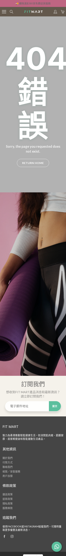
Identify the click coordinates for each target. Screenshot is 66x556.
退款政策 (8, 498)
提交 (55, 406)
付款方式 (8, 462)
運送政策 (8, 494)
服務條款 (8, 508)
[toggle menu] (4, 11)
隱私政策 (8, 503)
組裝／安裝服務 (11, 471)
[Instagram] (12, 536)
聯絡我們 (8, 466)
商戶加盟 (8, 475)
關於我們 (8, 458)
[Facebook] (4, 536)
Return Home (33, 162)
